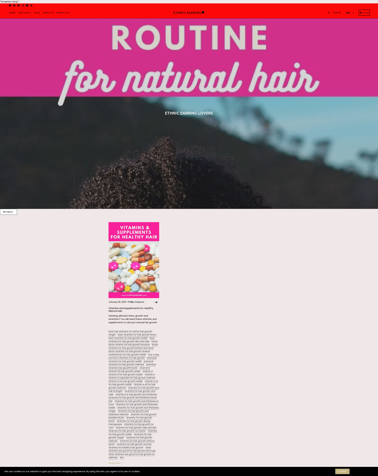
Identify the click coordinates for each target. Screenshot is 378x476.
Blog (37, 13)
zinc (122, 457)
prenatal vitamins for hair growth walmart (131, 363)
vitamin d (147, 371)
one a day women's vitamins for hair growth (134, 356)
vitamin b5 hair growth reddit (124, 371)
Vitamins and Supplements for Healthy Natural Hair (131, 310)
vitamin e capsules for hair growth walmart (132, 377)
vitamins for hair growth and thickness (136, 394)
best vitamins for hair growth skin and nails (132, 339)
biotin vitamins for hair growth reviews (129, 351)
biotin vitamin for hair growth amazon (129, 344)
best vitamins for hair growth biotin (137, 334)
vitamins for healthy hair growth (126, 447)
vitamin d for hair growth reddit (126, 374)
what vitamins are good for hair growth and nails (132, 449)
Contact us (63, 13)
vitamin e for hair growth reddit (126, 381)
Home (12, 13)
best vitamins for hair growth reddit (128, 337)
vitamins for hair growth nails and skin (136, 427)
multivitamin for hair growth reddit (127, 354)
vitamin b (145, 367)
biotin (154, 341)
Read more (115, 463)
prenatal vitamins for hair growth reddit (133, 359)
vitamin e (150, 374)
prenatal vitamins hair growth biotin (132, 366)
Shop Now (24, 13)
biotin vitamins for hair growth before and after (133, 346)
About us (48, 13)
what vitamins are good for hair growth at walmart (132, 456)
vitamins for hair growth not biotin (127, 430)
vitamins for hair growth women (134, 444)
